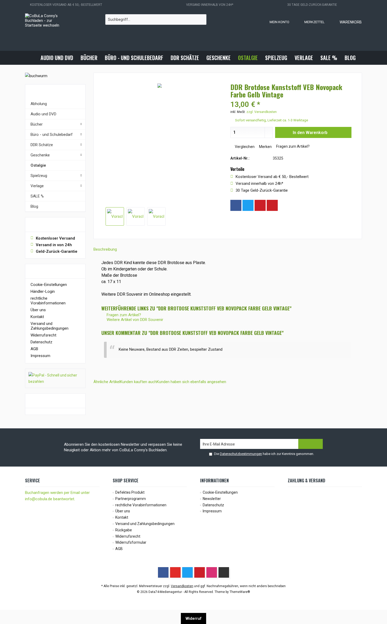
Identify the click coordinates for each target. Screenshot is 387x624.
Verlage (37, 186)
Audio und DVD (43, 114)
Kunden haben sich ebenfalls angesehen (191, 381)
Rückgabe (123, 530)
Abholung (39, 103)
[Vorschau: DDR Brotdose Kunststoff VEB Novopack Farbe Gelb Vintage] (115, 216)
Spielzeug (39, 175)
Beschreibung (105, 249)
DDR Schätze (42, 144)
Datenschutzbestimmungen (241, 454)
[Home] (32, 58)
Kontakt (37, 316)
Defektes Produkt (130, 492)
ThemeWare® (240, 592)
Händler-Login (43, 291)
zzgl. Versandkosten (261, 112)
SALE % (37, 196)
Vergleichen (244, 147)
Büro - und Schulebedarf (52, 134)
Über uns (38, 310)
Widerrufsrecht (43, 335)
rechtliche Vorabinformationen (48, 300)
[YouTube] (175, 572)
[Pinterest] (260, 205)
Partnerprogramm (130, 499)
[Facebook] (235, 205)
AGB (34, 348)
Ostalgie (38, 165)
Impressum (40, 355)
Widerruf (193, 618)
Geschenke (40, 155)
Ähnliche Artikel (106, 381)
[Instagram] (284, 205)
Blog (34, 206)
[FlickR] (224, 572)
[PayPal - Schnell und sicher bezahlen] (55, 378)
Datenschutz (41, 342)
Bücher (37, 124)
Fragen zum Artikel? (292, 146)
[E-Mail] (272, 205)
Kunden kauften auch (138, 381)
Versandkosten (182, 586)
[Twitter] (248, 205)
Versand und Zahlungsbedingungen (49, 326)
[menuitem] (345, 22)
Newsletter (212, 499)
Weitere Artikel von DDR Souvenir (134, 319)
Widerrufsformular (130, 542)
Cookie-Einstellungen (49, 284)
